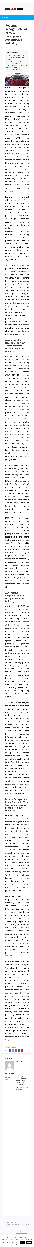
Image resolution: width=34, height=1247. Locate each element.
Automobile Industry (11, 1047)
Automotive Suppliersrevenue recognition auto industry (14, 62)
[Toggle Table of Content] (25, 52)
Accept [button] (22, 1242)
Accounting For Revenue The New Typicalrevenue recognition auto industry (15, 57)
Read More (17, 1245)
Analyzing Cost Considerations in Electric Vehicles (21, 1078)
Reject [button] (29, 1242)
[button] (17, 1)
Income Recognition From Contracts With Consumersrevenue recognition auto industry (16, 67)
